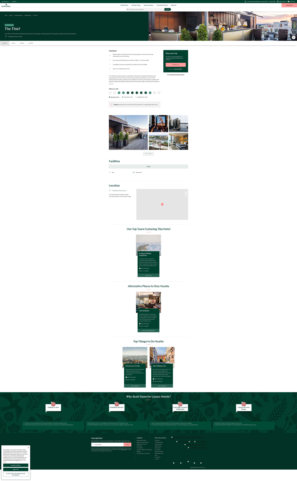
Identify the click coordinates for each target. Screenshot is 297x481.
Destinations (124, 5)
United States (5, 1)
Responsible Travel (159, 453)
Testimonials (157, 457)
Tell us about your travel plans (136, 9)
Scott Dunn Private (162, 5)
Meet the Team (158, 446)
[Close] (28, 447)
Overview (4, 43)
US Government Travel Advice (143, 453)
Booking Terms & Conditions (143, 442)
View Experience (135, 386)
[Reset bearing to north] (186, 195)
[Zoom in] (186, 191)
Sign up (127, 444)
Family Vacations (149, 5)
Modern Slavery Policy (141, 440)
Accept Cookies (15, 465)
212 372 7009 (178, 69)
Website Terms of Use (141, 444)
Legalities (139, 451)
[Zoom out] (186, 193)
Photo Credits (158, 447)
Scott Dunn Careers (159, 451)
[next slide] (294, 26)
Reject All (16, 469)
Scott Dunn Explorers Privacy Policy (144, 449)
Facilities (22, 43)
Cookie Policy (139, 446)
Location (31, 43)
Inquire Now (175, 64)
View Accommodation (148, 330)
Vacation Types (136, 5)
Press (156, 455)
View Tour (148, 275)
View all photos (148, 153)
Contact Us (157, 440)
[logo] (7, 5)
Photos (13, 43)
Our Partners (158, 449)
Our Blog (157, 459)
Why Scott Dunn (158, 444)
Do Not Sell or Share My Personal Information (15, 474)
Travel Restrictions (159, 442)
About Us (173, 5)
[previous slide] (151, 26)
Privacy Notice (124, 449)
